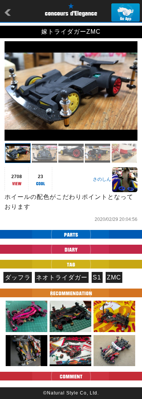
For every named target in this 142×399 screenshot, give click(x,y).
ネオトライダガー (61, 277)
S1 (97, 277)
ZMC (114, 277)
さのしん (102, 179)
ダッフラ (18, 277)
